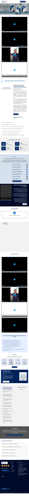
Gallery (12, 467)
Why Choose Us (13, 470)
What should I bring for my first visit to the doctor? (14, 455)
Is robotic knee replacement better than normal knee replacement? (14, 446)
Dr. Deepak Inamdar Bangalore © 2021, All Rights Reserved (8, 492)
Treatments (12, 466)
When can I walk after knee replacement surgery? (14, 449)
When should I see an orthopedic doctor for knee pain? (14, 443)
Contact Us (12, 471)
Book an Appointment (22, 1)
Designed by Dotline (25, 492)
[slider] (10, 30)
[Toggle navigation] (27, 1)
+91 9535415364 (4, 470)
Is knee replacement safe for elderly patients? (14, 452)
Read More (15, 114)
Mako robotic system (8, 419)
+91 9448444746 (20, 466)
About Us (12, 465)
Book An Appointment (5, 381)
